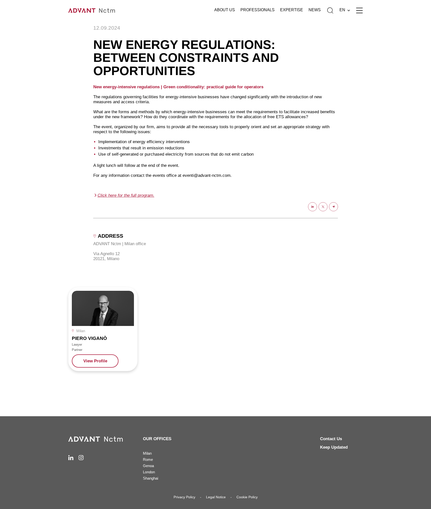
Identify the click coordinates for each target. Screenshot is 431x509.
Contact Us (331, 438)
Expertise (291, 10)
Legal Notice (216, 497)
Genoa (148, 466)
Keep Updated (334, 447)
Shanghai (150, 478)
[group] (102, 329)
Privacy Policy (184, 497)
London (149, 472)
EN (342, 10)
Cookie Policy (247, 497)
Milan (147, 453)
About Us (224, 10)
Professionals (257, 10)
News (315, 10)
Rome (148, 459)
